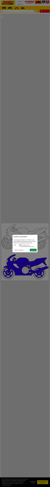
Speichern (33, 250)
